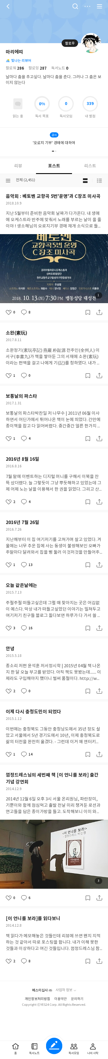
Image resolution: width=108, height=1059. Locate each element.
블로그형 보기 (85, 180)
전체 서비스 (99, 6)
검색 (75, 6)
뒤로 (9, 6)
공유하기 (99, 312)
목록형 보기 (99, 180)
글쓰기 (54, 1046)
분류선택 (8, 180)
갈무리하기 (88, 312)
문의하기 (77, 999)
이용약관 (60, 999)
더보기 (87, 6)
